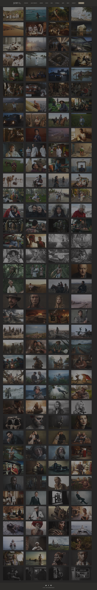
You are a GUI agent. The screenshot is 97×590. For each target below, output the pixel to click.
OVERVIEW (26, 3)
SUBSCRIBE (81, 3)
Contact (73, 3)
